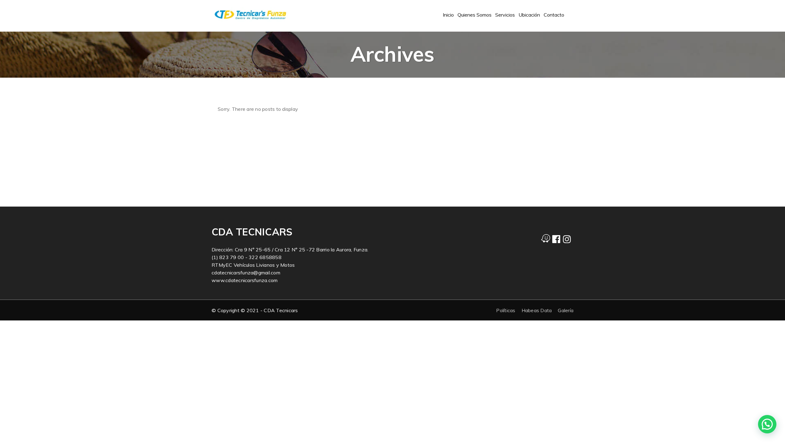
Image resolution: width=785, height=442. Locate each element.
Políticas (505, 310)
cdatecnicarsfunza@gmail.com (246, 272)
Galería (565, 310)
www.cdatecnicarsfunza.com (245, 280)
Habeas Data (537, 310)
